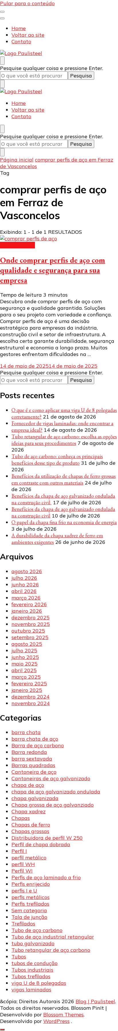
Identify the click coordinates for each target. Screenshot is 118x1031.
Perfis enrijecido (30, 884)
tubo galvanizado (32, 943)
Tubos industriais (32, 969)
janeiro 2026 (26, 611)
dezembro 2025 (30, 617)
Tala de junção (29, 917)
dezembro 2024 (30, 696)
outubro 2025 (28, 630)
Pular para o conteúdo (27, 3)
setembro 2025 (29, 637)
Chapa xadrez (28, 811)
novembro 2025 (30, 624)
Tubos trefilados (30, 976)
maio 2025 (24, 663)
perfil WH (23, 864)
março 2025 (26, 677)
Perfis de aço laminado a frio (46, 877)
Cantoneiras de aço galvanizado (50, 778)
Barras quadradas (33, 765)
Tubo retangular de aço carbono (50, 950)
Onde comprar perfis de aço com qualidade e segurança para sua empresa (52, 270)
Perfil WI (22, 870)
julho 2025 (24, 650)
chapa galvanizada (34, 798)
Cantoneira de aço (33, 772)
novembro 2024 (30, 703)
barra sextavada (31, 758)
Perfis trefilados (30, 903)
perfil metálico (17, 245)
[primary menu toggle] (2, 12)
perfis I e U (24, 890)
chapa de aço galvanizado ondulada (55, 791)
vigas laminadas (31, 989)
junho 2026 (25, 584)
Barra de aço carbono (37, 745)
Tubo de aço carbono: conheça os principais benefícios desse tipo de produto (57, 459)
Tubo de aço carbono (36, 930)
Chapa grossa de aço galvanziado (52, 805)
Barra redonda (29, 752)
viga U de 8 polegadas (38, 983)
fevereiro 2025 (29, 683)
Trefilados (23, 923)
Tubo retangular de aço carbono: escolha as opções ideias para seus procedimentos (64, 439)
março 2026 (26, 597)
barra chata (26, 732)
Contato (21, 41)
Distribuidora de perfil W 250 (47, 837)
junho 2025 (25, 657)
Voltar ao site (27, 35)
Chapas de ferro (30, 824)
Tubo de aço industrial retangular (52, 936)
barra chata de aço (34, 739)
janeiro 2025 (26, 690)
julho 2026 (24, 578)
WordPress (56, 1021)
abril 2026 (24, 591)
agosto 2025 (26, 644)
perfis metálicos (30, 897)
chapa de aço (27, 785)
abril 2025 (24, 670)
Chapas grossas (30, 831)
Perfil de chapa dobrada (40, 844)
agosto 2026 (26, 571)
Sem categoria (29, 910)
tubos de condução (34, 963)
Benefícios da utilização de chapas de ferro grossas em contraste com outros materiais (63, 479)
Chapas (20, 818)
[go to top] (2, 1029)
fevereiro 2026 (29, 604)
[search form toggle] (2, 61)
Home (18, 28)
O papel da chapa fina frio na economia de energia (64, 522)
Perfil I (19, 851)
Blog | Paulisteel (95, 1001)
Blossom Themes (63, 1014)
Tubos (18, 956)
